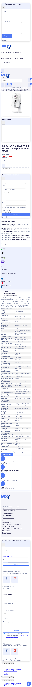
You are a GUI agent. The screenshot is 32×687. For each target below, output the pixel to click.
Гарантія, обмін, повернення (12, 528)
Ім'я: (4, 600)
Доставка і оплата (7, 52)
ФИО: (3, 186)
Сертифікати (6, 533)
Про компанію (6, 58)
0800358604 (8, 513)
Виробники (6, 531)
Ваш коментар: (6, 21)
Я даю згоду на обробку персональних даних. (17, 635)
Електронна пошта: (9, 550)
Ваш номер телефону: (8, 15)
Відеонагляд (24, 88)
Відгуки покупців (10, 295)
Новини (18, 52)
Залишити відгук (7, 454)
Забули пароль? (8, 556)
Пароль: (5, 560)
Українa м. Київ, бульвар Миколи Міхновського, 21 (15, 509)
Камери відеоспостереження (10, 89)
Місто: (3, 203)
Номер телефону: (8, 610)
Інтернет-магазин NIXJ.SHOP (10, 88)
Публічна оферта (8, 526)
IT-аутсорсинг (18, 58)
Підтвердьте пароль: (9, 622)
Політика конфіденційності (11, 524)
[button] (12, 669)
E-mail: (4, 198)
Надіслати (7, 36)
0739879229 (8, 515)
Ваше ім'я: (5, 11)
